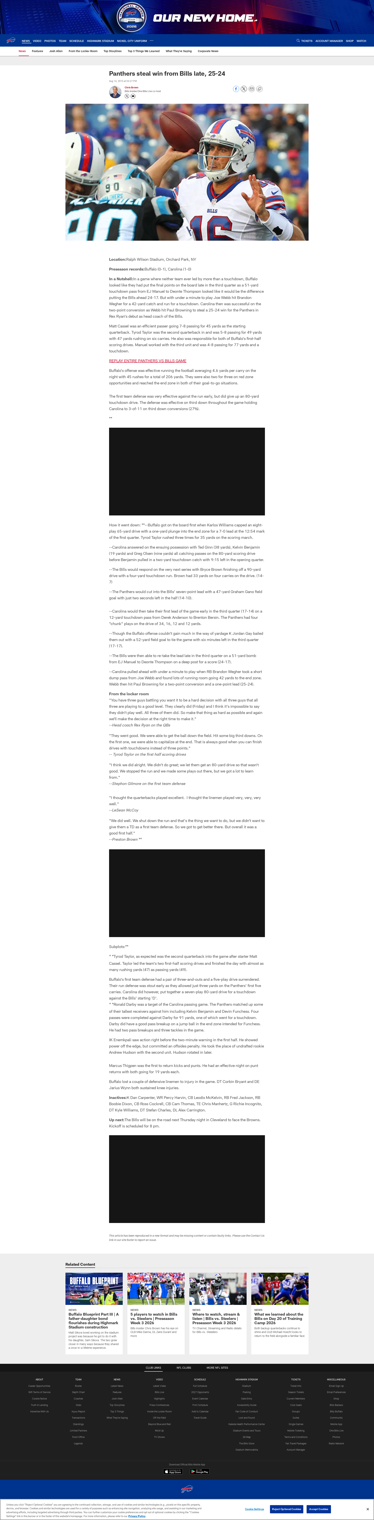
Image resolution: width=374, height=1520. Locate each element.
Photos (336, 1437)
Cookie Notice (39, 1398)
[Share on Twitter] (244, 91)
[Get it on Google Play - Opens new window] (200, 1473)
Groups (296, 1411)
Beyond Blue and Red (159, 1424)
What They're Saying (117, 1417)
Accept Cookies (318, 1509)
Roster (78, 1385)
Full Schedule (200, 1385)
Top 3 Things (117, 1411)
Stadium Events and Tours (246, 1430)
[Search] (298, 40)
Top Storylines (117, 1405)
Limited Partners (78, 1430)
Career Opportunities (39, 1385)
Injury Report (78, 1411)
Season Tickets (296, 1392)
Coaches (78, 1398)
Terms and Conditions (296, 1437)
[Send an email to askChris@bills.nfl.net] (133, 96)
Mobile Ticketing (295, 1430)
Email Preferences (336, 1392)
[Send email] (252, 91)
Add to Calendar (200, 1411)
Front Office (78, 1437)
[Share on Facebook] (236, 91)
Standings (78, 1424)
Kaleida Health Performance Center (246, 1424)
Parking (247, 1392)
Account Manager (296, 1449)
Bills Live (159, 1392)
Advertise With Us (39, 1411)
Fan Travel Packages (296, 1443)
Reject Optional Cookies (286, 1509)
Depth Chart (78, 1392)
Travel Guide (200, 1417)
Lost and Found (247, 1417)
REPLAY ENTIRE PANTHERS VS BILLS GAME (147, 360)
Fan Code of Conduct (247, 1411)
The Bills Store (246, 1443)
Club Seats (296, 1405)
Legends (78, 1443)
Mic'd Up (159, 1430)
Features (117, 1392)
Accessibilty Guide (246, 1405)
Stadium (246, 1385)
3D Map (247, 1437)
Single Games (296, 1424)
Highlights (159, 1398)
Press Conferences (159, 1405)
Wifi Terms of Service (39, 1392)
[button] (187, 471)
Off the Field (159, 1417)
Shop (336, 1398)
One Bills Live (336, 1430)
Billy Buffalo (336, 1411)
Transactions (78, 1417)
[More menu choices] (151, 40)
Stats (78, 1405)
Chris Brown (131, 87)
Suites (296, 1417)
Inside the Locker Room (159, 1411)
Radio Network (336, 1443)
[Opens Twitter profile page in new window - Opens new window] (127, 96)
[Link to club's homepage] (11, 40)
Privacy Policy (137, 1515)
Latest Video (159, 1385)
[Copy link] (259, 89)
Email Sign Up (336, 1385)
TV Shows (159, 1437)
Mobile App (336, 1424)
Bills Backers (336, 1405)
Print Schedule (200, 1405)
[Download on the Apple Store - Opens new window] (173, 1472)
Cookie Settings (254, 1509)
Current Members (296, 1398)
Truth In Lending (39, 1405)
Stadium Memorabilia (247, 1449)
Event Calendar (200, 1398)
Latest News (117, 1385)
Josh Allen (117, 1398)
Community (336, 1417)
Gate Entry (246, 1398)
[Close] (367, 1509)
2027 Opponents (200, 1392)
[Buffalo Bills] (187, 1489)
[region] (187, 1509)
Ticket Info (295, 1385)
